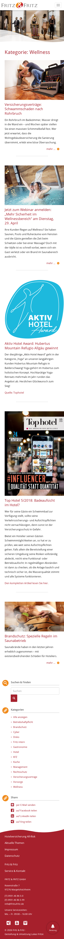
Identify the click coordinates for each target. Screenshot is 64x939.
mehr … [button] (50, 149)
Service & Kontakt (15, 871)
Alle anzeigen (20, 717)
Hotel (16, 751)
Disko (16, 736)
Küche (16, 761)
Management (20, 766)
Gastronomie (20, 746)
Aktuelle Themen (14, 843)
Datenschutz (12, 856)
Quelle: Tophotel (14, 392)
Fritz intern (19, 741)
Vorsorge (18, 781)
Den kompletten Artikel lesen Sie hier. (26, 583)
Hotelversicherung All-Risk (20, 836)
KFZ (15, 756)
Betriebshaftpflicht (23, 722)
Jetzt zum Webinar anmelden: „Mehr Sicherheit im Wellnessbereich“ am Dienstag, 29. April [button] (29, 216)
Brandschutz (20, 727)
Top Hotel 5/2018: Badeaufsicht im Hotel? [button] (30, 502)
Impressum (11, 849)
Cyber (16, 732)
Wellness (18, 786)
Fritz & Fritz (11, 864)
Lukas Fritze (37, 934)
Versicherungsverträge (25, 776)
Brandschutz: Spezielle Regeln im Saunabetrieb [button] (31, 638)
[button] (34, 79)
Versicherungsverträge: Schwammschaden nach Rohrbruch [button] (24, 109)
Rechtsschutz (20, 771)
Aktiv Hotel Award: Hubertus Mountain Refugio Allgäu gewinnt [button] (31, 345)
